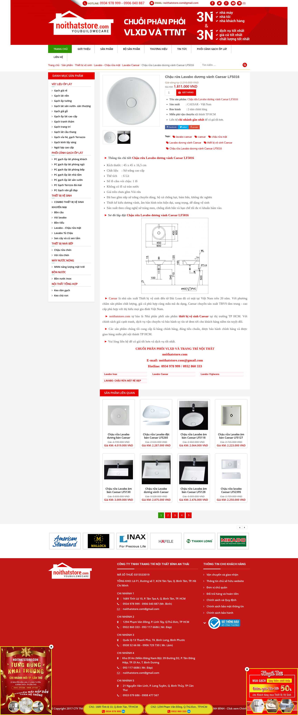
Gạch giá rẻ (60, 90)
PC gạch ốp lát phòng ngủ (69, 164)
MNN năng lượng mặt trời (69, 266)
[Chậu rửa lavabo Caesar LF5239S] (231, 469)
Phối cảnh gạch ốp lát (67, 152)
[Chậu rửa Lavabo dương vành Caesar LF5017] (156, 469)
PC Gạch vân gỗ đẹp (65, 190)
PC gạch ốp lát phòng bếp (69, 169)
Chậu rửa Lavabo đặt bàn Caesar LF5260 (156, 436)
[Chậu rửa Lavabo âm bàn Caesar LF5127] (231, 415)
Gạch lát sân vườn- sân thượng (72, 106)
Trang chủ (53, 65)
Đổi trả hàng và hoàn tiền (222, 593)
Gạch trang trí (62, 126)
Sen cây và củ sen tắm (66, 238)
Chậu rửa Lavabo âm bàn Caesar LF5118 (194, 436)
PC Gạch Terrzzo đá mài (67, 185)
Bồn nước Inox (62, 278)
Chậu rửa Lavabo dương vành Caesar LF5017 (156, 492)
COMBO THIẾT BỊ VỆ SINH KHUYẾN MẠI (68, 204)
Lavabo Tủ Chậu (63, 233)
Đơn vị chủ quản (216, 587)
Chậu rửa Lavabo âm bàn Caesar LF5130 (119, 490)
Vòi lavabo (60, 217)
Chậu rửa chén (62, 250)
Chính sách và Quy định (221, 600)
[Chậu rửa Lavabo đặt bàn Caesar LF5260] (156, 415)
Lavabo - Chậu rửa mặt (107, 65)
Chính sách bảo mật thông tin (225, 606)
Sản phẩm (67, 65)
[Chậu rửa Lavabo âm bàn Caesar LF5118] (193, 415)
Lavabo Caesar (131, 65)
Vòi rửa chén (61, 255)
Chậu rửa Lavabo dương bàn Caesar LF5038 (118, 438)
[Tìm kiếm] (245, 65)
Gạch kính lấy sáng (64, 142)
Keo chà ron (60, 295)
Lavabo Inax (110, 374)
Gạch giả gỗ (60, 111)
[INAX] (98, 540)
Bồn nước (59, 272)
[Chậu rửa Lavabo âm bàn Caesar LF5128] (193, 469)
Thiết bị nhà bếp (62, 243)
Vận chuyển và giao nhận (222, 574)
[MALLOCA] (65, 540)
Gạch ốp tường (62, 100)
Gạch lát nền (61, 95)
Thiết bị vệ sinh (83, 65)
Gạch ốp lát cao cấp (65, 116)
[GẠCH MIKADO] (199, 540)
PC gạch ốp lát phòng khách (70, 159)
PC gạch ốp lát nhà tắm (67, 174)
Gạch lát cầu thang (64, 132)
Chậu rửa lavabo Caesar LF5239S (231, 490)
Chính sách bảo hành (219, 612)
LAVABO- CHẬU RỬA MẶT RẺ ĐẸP (122, 380)
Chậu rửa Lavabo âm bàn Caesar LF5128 (194, 490)
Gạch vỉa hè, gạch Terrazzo (69, 137)
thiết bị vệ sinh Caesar (194, 316)
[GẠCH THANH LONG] (166, 540)
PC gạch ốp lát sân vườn (68, 180)
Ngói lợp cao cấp (63, 147)
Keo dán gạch (61, 290)
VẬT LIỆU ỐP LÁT (62, 84)
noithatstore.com (119, 316)
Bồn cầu (58, 212)
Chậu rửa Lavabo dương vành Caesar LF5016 (212, 99)
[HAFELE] (132, 540)
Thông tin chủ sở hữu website (225, 581)
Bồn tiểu (58, 222)
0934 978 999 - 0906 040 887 (122, 3)
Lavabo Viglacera (210, 374)
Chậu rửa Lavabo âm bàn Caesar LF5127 (231, 436)
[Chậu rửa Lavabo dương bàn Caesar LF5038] (118, 415)
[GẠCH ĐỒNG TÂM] (233, 540)
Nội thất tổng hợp (65, 284)
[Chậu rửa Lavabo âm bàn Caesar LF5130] (118, 469)
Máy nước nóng (63, 260)
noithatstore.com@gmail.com (180, 2)
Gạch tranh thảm (63, 121)
